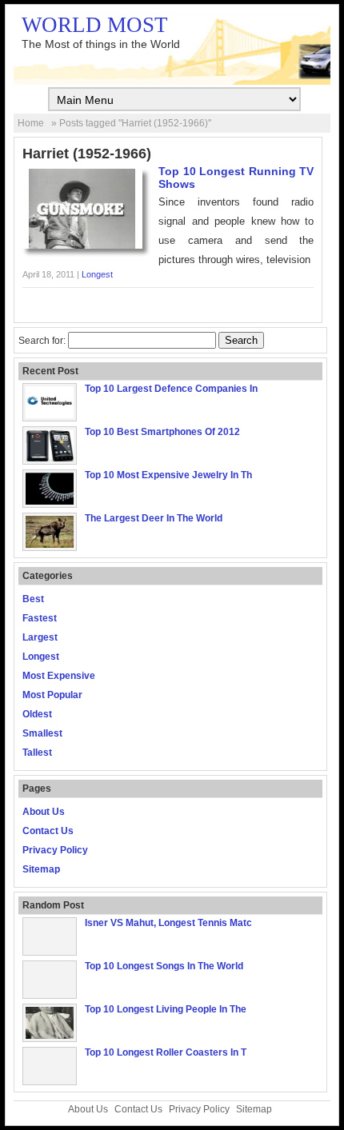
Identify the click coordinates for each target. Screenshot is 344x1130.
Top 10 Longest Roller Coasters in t (165, 1052)
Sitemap (41, 869)
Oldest (37, 714)
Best (33, 599)
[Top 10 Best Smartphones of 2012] (50, 458)
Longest (97, 274)
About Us (43, 811)
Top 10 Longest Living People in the (165, 1009)
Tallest (37, 752)
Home (31, 123)
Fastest (39, 618)
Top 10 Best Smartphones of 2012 (162, 431)
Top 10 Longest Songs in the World (164, 966)
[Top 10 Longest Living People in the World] (50, 1035)
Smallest (42, 733)
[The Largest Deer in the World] (50, 544)
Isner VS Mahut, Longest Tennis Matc (168, 922)
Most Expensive (58, 675)
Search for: (42, 340)
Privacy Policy (55, 850)
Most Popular (52, 695)
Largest (40, 637)
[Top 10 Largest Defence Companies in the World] (50, 415)
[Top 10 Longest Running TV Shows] (82, 245)
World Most (95, 25)
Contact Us (48, 831)
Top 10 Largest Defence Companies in (171, 388)
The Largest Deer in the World (153, 518)
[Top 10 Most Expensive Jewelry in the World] (50, 501)
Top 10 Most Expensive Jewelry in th (168, 475)
